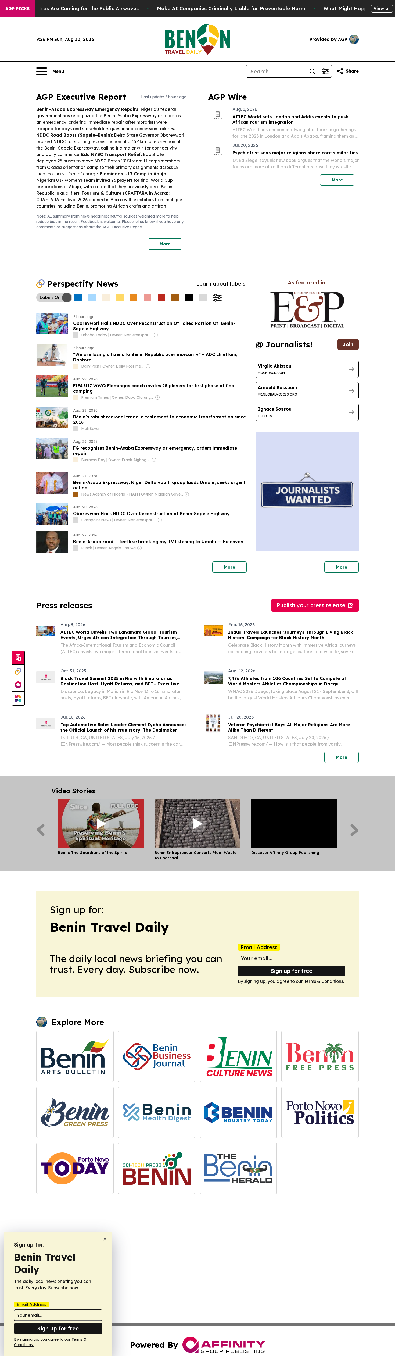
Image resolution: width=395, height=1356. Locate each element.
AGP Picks (17, 8)
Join (348, 344)
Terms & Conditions (323, 981)
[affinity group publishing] (18, 685)
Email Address (259, 947)
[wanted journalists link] (307, 310)
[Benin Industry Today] (238, 1112)
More (165, 244)
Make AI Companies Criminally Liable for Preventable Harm (231, 8)
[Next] (354, 830)
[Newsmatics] (18, 698)
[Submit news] (18, 658)
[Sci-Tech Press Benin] (156, 1168)
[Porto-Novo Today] (75, 1168)
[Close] (104, 1239)
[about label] (75, 335)
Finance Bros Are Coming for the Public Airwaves (78, 8)
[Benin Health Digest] (156, 1112)
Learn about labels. (221, 283)
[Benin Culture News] (238, 1056)
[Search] (312, 71)
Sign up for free (291, 970)
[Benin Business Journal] (156, 1056)
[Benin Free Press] (320, 1056)
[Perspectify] (18, 671)
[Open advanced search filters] (325, 71)
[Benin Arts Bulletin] (75, 1056)
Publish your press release (311, 605)
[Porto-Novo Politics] (320, 1112)
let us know (145, 221)
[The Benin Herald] (238, 1168)
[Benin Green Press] (75, 1112)
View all (382, 8)
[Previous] (40, 830)
